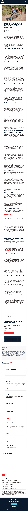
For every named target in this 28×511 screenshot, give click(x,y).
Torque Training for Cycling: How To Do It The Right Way (10, 480)
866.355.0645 (16, 501)
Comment (4, 457)
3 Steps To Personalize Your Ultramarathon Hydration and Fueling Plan (11, 482)
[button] (24, 2)
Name (3, 467)
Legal (6, 509)
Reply (7, 373)
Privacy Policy (9, 509)
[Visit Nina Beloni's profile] (5, 30)
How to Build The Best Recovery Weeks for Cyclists (9, 488)
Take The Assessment (8, 214)
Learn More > (15, 494)
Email (3, 471)
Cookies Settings (12, 509)
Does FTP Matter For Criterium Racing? (7, 484)
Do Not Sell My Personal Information (18, 509)
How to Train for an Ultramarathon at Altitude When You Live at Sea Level (12, 486)
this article (22, 127)
